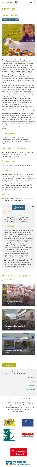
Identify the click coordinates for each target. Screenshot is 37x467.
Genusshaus (31, 377)
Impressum (31, 385)
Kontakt (32, 393)
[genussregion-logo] (10, 2)
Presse (33, 381)
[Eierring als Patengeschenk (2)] (18, 40)
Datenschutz (31, 389)
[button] (31, 2)
